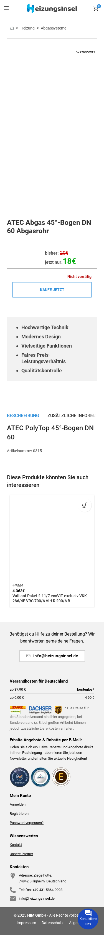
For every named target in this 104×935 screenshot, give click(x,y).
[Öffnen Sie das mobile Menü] (6, 8)
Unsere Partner (21, 854)
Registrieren (19, 813)
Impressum (26, 923)
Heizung (28, 28)
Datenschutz (53, 923)
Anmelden (18, 804)
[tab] (23, 416)
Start (14, 28)
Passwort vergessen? (27, 823)
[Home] (52, 8)
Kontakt (16, 845)
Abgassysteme (53, 28)
